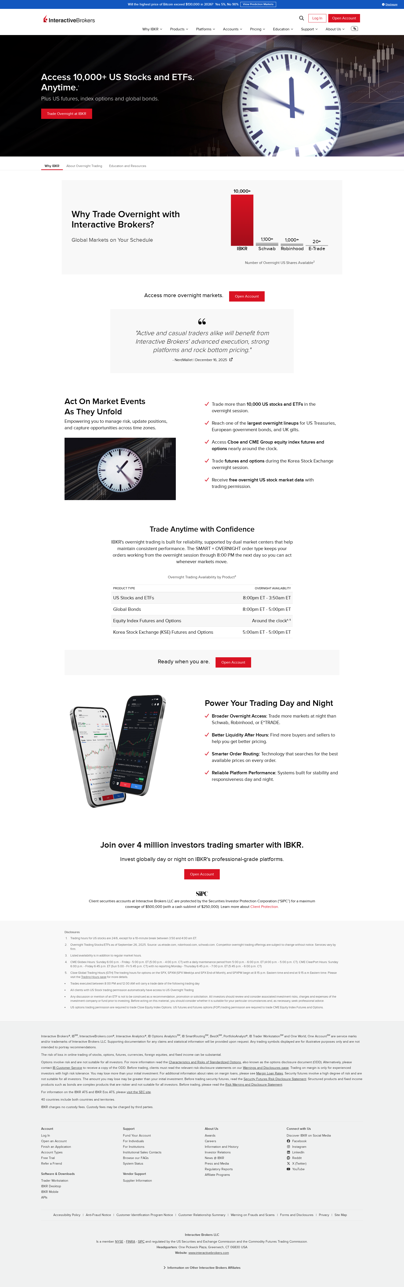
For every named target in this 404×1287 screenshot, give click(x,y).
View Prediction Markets (258, 4)
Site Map (341, 1215)
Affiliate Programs (217, 1175)
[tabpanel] (202, 498)
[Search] (301, 18)
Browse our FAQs (136, 1158)
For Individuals (133, 1141)
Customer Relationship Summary (201, 1215)
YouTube (298, 1169)
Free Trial (48, 1158)
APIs (44, 1197)
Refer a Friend (51, 1164)
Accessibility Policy (66, 1215)
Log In (317, 18)
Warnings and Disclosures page (266, 1068)
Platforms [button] (203, 29)
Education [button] (281, 29)
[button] (354, 30)
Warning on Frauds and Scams (253, 1215)
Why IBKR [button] (150, 29)
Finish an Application (56, 1147)
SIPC (141, 1242)
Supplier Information (137, 1181)
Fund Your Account (137, 1136)
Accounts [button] (230, 29)
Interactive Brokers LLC (202, 1235)
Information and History (221, 1147)
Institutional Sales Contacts (142, 1152)
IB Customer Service (67, 1068)
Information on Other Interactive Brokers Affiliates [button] (204, 1268)
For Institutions (133, 1147)
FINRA (130, 1242)
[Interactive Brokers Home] (69, 19)
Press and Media (217, 1164)
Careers (210, 1141)
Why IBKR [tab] (52, 166)
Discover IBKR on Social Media (309, 1136)
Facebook (299, 1141)
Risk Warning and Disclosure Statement (253, 1085)
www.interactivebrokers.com (208, 1253)
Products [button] (177, 29)
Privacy (324, 1215)
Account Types (52, 1152)
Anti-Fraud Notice (98, 1215)
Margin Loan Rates (269, 1073)
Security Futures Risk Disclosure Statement (275, 1079)
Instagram (298, 1147)
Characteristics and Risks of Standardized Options (205, 1062)
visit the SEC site (139, 1092)
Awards (210, 1136)
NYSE (119, 1242)
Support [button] (307, 29)
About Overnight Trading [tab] (84, 166)
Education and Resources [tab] (127, 166)
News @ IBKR (214, 1158)
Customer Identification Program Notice (144, 1215)
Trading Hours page (93, 977)
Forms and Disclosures (297, 1215)
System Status (133, 1164)
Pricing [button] (255, 29)
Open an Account (54, 1141)
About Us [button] (333, 29)
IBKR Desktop (51, 1186)
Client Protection (264, 906)
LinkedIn (297, 1152)
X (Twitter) (298, 1164)
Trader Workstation (54, 1181)
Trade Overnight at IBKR (66, 113)
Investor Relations (218, 1152)
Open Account (344, 18)
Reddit (296, 1158)
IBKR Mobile (49, 1192)
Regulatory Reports (219, 1169)
